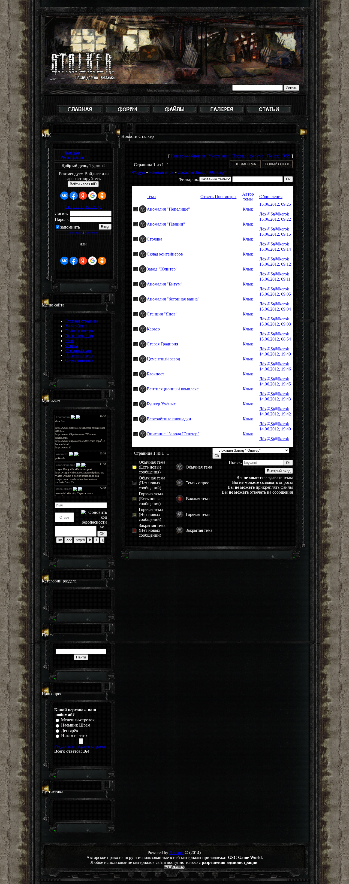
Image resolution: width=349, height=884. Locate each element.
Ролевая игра (161, 172)
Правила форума (247, 156)
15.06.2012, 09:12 (275, 264)
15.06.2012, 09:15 (275, 234)
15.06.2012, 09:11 (275, 279)
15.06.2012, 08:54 (275, 339)
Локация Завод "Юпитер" (202, 172)
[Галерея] (221, 112)
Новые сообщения (188, 156)
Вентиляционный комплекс (172, 389)
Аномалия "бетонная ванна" (173, 299)
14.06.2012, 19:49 (275, 354)
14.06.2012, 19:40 (275, 429)
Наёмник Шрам (75, 725)
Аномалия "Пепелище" (168, 209)
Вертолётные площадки (169, 419)
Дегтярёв (69, 730)
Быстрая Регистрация (72, 155)
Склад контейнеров (165, 254)
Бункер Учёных (161, 404)
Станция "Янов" (162, 314)
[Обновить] (105, 498)
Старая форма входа (83, 206)
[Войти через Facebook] (74, 196)
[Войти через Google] (92, 195)
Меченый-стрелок (78, 720)
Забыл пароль (75, 232)
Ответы (207, 196)
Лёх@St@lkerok (274, 214)
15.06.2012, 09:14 (275, 249)
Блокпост (155, 374)
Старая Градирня (162, 344)
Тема (151, 196)
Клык (248, 209)
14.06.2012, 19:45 (275, 384)
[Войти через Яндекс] (83, 196)
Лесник (176, 852)
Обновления (270, 196)
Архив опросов (92, 746)
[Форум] (127, 112)
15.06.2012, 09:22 (275, 219)
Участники (218, 156)
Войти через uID (83, 184)
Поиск (273, 156)
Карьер (153, 329)
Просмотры (225, 196)
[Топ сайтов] (269, 112)
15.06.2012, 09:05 (275, 294)
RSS (286, 156)
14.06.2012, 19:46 (275, 369)
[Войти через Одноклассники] (102, 196)
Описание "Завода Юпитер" (173, 434)
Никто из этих (74, 735)
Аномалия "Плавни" (166, 224)
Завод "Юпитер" (162, 269)
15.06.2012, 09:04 (275, 309)
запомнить (70, 227)
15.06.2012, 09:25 (275, 204)
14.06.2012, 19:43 (275, 399)
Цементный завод (163, 359)
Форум (138, 172)
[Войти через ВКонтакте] (64, 196)
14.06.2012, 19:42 (275, 414)
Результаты (64, 746)
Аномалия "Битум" (164, 284)
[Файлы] (174, 112)
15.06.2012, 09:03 (275, 324)
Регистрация (91, 232)
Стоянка (154, 239)
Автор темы (248, 196)
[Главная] (80, 112)
